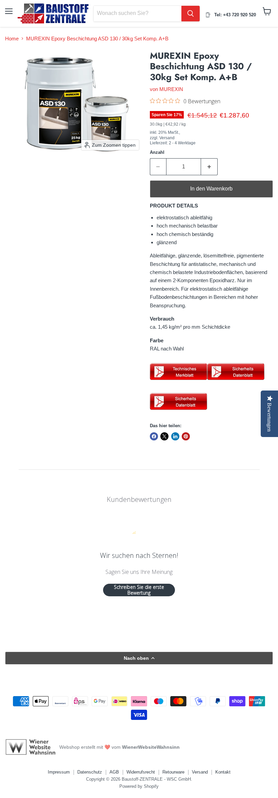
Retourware (173, 772)
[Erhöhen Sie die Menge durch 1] (209, 166)
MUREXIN (171, 89)
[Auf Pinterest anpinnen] (186, 436)
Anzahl (157, 152)
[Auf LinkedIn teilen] (175, 436)
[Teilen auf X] (164, 436)
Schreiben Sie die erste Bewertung (139, 590)
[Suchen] (190, 13)
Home (12, 38)
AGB (114, 772)
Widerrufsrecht (140, 772)
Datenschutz (89, 772)
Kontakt (223, 772)
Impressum (59, 772)
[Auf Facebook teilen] (154, 436)
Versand (200, 772)
